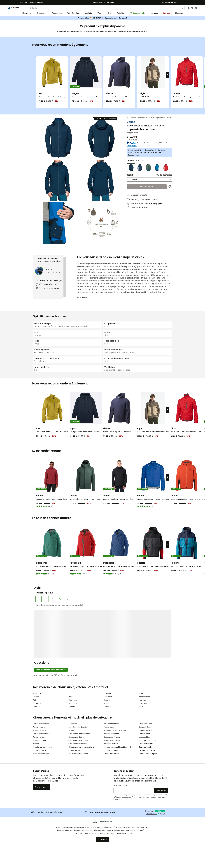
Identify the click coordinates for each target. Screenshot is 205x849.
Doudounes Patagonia (148, 702)
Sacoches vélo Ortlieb (148, 689)
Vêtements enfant (111, 673)
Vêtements (26, 13)
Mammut (107, 655)
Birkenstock (143, 652)
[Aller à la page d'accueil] (129, 118)
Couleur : (136, 161)
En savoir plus (133, 155)
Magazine (179, 13)
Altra (70, 642)
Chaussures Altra (146, 692)
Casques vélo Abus (147, 699)
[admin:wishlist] (169, 186)
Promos (166, 13)
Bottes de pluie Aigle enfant (115, 679)
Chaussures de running (78, 689)
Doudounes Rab (145, 679)
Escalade (88, 13)
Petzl (141, 655)
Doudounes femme (41, 673)
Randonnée (57, 13)
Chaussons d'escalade (77, 692)
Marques (154, 13)
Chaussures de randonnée (79, 683)
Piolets (71, 679)
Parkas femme (39, 676)
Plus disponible (147, 187)
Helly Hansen (73, 652)
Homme (133, 117)
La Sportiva (37, 652)
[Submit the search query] (182, 8)
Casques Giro (144, 676)
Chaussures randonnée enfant (81, 696)
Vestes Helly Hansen (112, 689)
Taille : (130, 175)
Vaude (131, 122)
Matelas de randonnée (42, 696)
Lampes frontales (40, 699)
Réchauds (72, 673)
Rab (34, 649)
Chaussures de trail (76, 686)
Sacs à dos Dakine (111, 702)
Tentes (36, 692)
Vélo (99, 13)
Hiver (109, 13)
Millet (70, 646)
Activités (120, 13)
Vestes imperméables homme (161, 117)
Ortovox (36, 646)
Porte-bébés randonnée (78, 702)
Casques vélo (74, 699)
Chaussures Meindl (111, 699)
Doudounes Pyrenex (112, 686)
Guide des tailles (164, 175)
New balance (144, 646)
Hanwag (142, 649)
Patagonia (37, 642)
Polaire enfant (109, 676)
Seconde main (139, 13)
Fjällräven (107, 642)
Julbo (141, 642)
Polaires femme (39, 679)
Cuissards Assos (145, 673)
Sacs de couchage (41, 702)
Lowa (35, 655)
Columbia (108, 646)
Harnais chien (144, 683)
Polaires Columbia (111, 692)
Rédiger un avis (132, 133)
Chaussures (41, 13)
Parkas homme (39, 686)
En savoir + (82, 297)
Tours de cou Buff (146, 696)
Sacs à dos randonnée (77, 676)
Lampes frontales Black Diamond (117, 696)
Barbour (71, 655)
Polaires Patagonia (111, 683)
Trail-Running (73, 13)
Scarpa (106, 649)
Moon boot (72, 649)
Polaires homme (39, 689)
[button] (58, 137)
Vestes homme (143, 117)
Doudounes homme (41, 683)
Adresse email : (121, 734)
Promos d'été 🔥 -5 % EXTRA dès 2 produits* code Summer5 (102, 18)
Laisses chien (144, 686)
